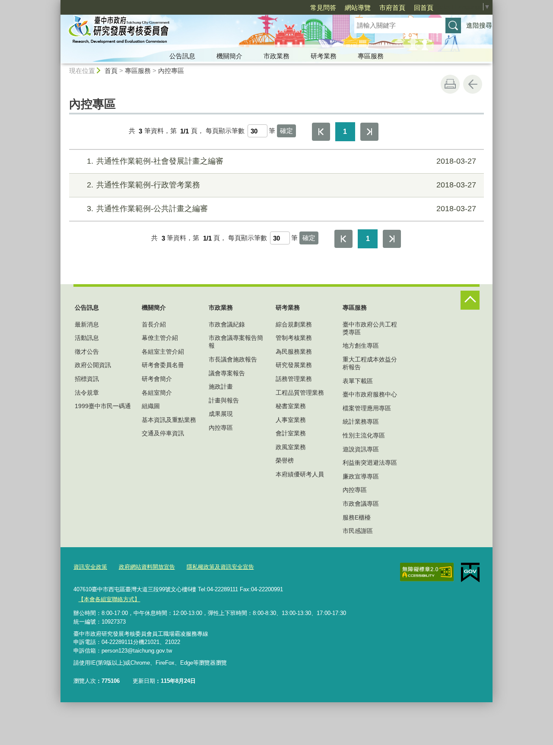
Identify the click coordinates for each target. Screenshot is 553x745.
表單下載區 (358, 380)
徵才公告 (87, 351)
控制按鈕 (470, 300)
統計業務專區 (361, 421)
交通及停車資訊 (163, 433)
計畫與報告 (224, 400)
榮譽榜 (285, 460)
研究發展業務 (294, 364)
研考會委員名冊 (163, 364)
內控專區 (171, 70)
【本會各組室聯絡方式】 (109, 599)
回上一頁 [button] (472, 84)
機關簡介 (229, 56)
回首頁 (423, 7)
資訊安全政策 (90, 567)
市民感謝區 (358, 530)
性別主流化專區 (364, 435)
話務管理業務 (294, 378)
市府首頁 (392, 7)
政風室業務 (291, 447)
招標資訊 (87, 378)
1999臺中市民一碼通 (103, 406)
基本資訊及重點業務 (169, 419)
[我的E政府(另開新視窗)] (470, 573)
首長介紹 (154, 324)
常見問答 (323, 7)
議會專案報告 (227, 373)
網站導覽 (358, 7)
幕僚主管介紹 (160, 337)
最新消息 (87, 324)
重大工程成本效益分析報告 (370, 363)
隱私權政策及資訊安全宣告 (220, 567)
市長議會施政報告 (233, 359)
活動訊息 (87, 337)
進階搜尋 (479, 25)
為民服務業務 (294, 351)
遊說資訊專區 (361, 449)
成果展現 (221, 413)
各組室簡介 (157, 392)
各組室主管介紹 (163, 351)
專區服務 (371, 56)
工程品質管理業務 (300, 392)
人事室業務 (291, 419)
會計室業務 (291, 433)
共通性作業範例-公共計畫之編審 (281, 208)
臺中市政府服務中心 (370, 394)
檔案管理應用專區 (367, 408)
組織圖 (151, 406)
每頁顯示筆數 (225, 131)
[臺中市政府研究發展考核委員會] (197, 31)
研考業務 (324, 56)
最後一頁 (369, 132)
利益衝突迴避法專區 (370, 462)
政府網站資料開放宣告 (147, 567)
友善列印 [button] (450, 84)
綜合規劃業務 (294, 324)
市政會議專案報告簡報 (236, 341)
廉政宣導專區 (361, 476)
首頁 (111, 70)
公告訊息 (182, 56)
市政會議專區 (361, 503)
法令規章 (87, 392)
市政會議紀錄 (227, 324)
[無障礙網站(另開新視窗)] (427, 572)
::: (56, 3)
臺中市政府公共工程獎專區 (370, 328)
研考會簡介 (157, 378)
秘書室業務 (291, 406)
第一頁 (321, 132)
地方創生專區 (361, 345)
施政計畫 (221, 386)
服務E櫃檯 (357, 517)
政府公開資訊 (93, 364)
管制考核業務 (294, 337)
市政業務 (276, 56)
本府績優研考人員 (300, 474)
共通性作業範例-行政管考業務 (281, 185)
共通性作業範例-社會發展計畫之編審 (281, 161)
